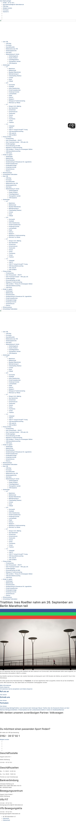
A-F (7, 67)
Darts (10, 79)
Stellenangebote (13, 56)
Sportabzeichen (13, 108)
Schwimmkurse (13, 111)
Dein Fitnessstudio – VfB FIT (14, 140)
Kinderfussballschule (14, 90)
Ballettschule (12, 70)
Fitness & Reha (7, 136)
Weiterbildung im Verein (12, 54)
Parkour (11, 97)
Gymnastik (12, 84)
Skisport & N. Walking (15, 106)
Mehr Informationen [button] (5, 685)
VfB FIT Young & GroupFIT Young (18, 129)
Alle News (9, 52)
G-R (7, 83)
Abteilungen (6, 65)
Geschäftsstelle (10, 47)
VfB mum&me (12, 135)
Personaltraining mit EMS (13, 145)
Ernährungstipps (10, 144)
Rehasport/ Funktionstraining (17, 101)
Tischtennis (12, 119)
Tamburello (12, 113)
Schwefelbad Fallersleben (10, 174)
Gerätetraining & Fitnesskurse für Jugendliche (18, 162)
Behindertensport (14, 74)
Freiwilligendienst (14, 59)
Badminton (12, 68)
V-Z (7, 124)
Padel (10, 95)
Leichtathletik (12, 93)
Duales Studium (13, 58)
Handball (11, 86)
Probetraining (10, 138)
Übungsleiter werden (15, 61)
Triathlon (11, 122)
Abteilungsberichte (11, 50)
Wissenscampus (7, 172)
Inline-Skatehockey (14, 88)
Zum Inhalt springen (5, 1)
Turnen (11, 120)
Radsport (11, 99)
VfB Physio (9, 153)
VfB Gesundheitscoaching (16, 131)
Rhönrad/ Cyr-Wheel (14, 102)
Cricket (11, 77)
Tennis (10, 117)
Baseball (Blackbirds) (15, 72)
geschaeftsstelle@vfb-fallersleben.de (10, 764)
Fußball (11, 81)
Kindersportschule (14, 92)
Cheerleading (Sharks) (15, 75)
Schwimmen (12, 110)
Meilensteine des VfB (12, 49)
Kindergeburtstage (11, 165)
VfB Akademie (13, 63)
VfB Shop (8, 43)
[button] (38, 610)
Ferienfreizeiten (10, 160)
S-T (7, 104)
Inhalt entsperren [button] (4, 687)
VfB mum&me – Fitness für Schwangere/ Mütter (19, 149)
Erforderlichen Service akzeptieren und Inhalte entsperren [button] (16, 689)
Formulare (9, 45)
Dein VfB (5, 41)
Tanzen (11, 115)
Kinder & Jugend (7, 154)
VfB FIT (11, 127)
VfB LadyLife (12, 133)
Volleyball (11, 126)
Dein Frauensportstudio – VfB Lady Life (17, 142)
